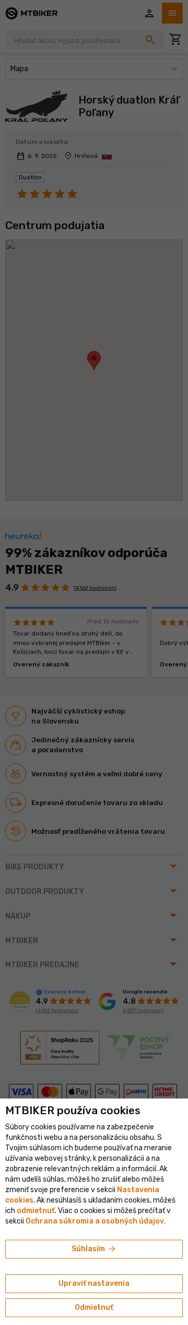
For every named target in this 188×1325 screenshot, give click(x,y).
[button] (36, 1210)
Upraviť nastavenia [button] (94, 1283)
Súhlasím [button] (94, 1249)
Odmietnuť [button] (94, 1307)
